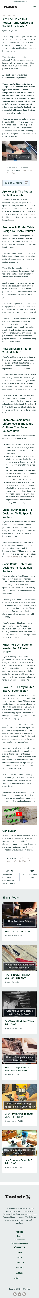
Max (5, 31)
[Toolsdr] (11, 7)
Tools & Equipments (10, 15)
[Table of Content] (26, 183)
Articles (17, 1278)
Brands (19, 1236)
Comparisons (19, 1240)
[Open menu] (34, 7)
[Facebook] (15, 1294)
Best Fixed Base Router (30, 874)
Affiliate (19, 1273)
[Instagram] (24, 1294)
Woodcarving (19, 1247)
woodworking (12, 557)
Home (19, 1257)
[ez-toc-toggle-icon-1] (25, 183)
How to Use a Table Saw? (17, 931)
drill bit (33, 214)
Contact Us (19, 1262)
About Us (20, 1268)
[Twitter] (19, 1294)
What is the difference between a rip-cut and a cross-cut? (9, 877)
